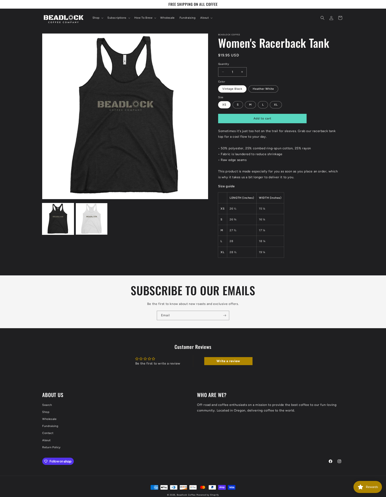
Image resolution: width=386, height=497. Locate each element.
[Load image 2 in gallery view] (91, 219)
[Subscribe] (224, 315)
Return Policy (51, 447)
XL (276, 104)
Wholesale (49, 419)
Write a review (228, 361)
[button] (97, 18)
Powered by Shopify (207, 495)
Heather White (263, 89)
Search (47, 405)
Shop (45, 412)
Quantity (223, 63)
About (46, 440)
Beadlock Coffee (186, 495)
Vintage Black (232, 89)
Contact (47, 433)
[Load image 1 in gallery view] (58, 219)
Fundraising (50, 426)
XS (224, 104)
